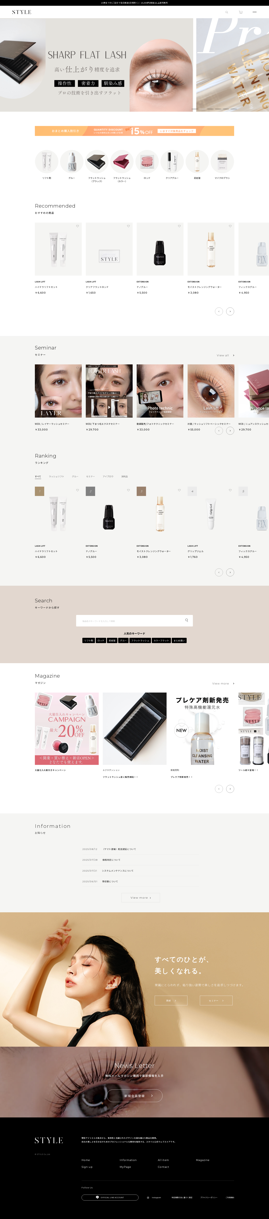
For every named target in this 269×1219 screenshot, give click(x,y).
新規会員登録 (134, 1096)
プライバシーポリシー (208, 1197)
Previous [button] (4, 67)
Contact (163, 1166)
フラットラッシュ (140, 640)
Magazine (203, 1160)
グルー (75, 476)
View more (220, 683)
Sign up (87, 1166)
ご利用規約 (230, 1197)
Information (128, 1160)
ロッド (101, 640)
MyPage (125, 1166)
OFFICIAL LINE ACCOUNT (112, 1197)
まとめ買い (179, 640)
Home (86, 1160)
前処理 (112, 640)
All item (163, 1160)
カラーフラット (161, 640)
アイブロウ (108, 476)
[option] (134, 65)
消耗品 (124, 476)
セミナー (90, 476)
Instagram (156, 1197)
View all (223, 355)
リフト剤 (88, 640)
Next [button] (264, 67)
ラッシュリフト (56, 476)
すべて (38, 476)
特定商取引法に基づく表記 (182, 1197)
